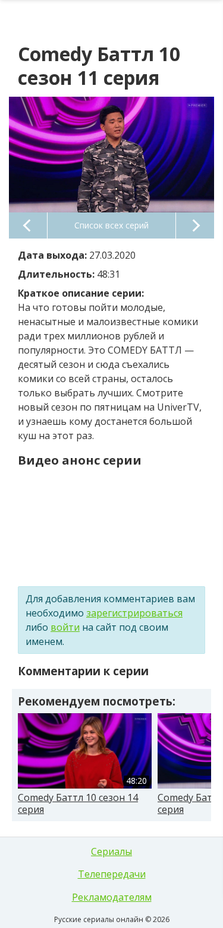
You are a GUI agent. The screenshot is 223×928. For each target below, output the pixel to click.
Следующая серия (195, 225)
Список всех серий (111, 225)
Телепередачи (112, 874)
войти (65, 627)
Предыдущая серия (28, 225)
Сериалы (111, 851)
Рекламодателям (112, 897)
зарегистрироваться (134, 612)
